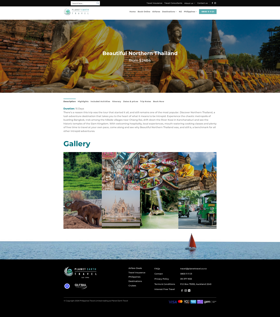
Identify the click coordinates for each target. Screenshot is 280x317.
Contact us (202, 3)
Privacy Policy (161, 279)
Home (133, 12)
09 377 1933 (186, 279)
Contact (158, 274)
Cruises (132, 285)
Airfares (156, 12)
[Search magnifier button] (98, 3)
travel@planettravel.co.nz (193, 268)
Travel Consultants (173, 3)
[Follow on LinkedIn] (189, 290)
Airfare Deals (135, 268)
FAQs (157, 268)
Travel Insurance (154, 3)
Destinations (168, 12)
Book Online (144, 12)
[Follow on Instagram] (215, 3)
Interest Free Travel (164, 289)
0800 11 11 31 (186, 274)
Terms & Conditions (164, 284)
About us (188, 3)
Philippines (189, 12)
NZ (180, 12)
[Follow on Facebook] (212, 3)
